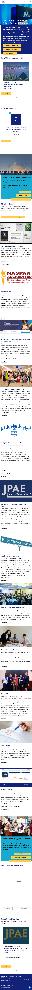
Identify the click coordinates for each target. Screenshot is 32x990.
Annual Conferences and (12, 607)
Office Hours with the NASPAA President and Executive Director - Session (16, 129)
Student (8, 694)
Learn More (24, 192)
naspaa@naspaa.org (5, 980)
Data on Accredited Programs (19, 861)
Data (5, 745)
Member (6, 790)
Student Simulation (12, 389)
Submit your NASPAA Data (20, 857)
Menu (28, 1)
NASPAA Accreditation (11, 49)
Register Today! (23, 195)
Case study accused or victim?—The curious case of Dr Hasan (15, 950)
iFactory (8, 987)
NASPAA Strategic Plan (12, 45)
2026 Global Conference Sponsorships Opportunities (13, 84)
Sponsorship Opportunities (20, 199)
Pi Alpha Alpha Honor (11, 443)
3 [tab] (20, 97)
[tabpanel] (16, 76)
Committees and (10, 650)
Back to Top (30, 987)
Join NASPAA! (9, 53)
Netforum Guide (5, 809)
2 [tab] (16, 97)
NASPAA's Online (11, 246)
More (7, 93)
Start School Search (22, 854)
